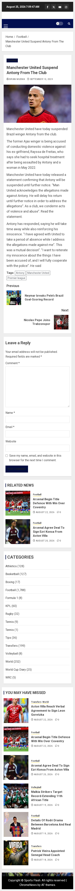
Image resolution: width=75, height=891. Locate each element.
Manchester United (38, 272)
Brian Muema (17, 79)
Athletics (11, 566)
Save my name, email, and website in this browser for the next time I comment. (35, 458)
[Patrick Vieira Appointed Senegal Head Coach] (16, 852)
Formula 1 (11, 598)
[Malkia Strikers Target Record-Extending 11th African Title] (16, 796)
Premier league (16, 278)
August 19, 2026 (43, 805)
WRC (8, 677)
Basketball (12, 574)
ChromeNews (28, 885)
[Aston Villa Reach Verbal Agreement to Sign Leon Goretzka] (16, 710)
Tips (8, 637)
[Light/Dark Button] (59, 23)
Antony (20, 272)
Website (10, 441)
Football (12, 60)
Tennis (9, 622)
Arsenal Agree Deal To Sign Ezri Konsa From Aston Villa (48, 532)
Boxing (9, 582)
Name (10, 412)
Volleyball (11, 653)
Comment (12, 363)
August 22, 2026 (45, 512)
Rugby (9, 614)
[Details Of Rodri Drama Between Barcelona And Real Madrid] (16, 824)
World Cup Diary (15, 669)
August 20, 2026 (45, 540)
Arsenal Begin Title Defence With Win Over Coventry (49, 503)
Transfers (11, 645)
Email (9, 427)
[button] (6, 23)
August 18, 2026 (43, 860)
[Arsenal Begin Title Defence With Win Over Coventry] (17, 503)
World (9, 661)
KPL (8, 606)
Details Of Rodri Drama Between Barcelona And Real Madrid (51, 824)
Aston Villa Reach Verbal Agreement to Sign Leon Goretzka (48, 710)
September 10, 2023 (41, 79)
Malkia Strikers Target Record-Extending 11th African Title (46, 796)
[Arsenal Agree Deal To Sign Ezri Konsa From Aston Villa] (17, 531)
